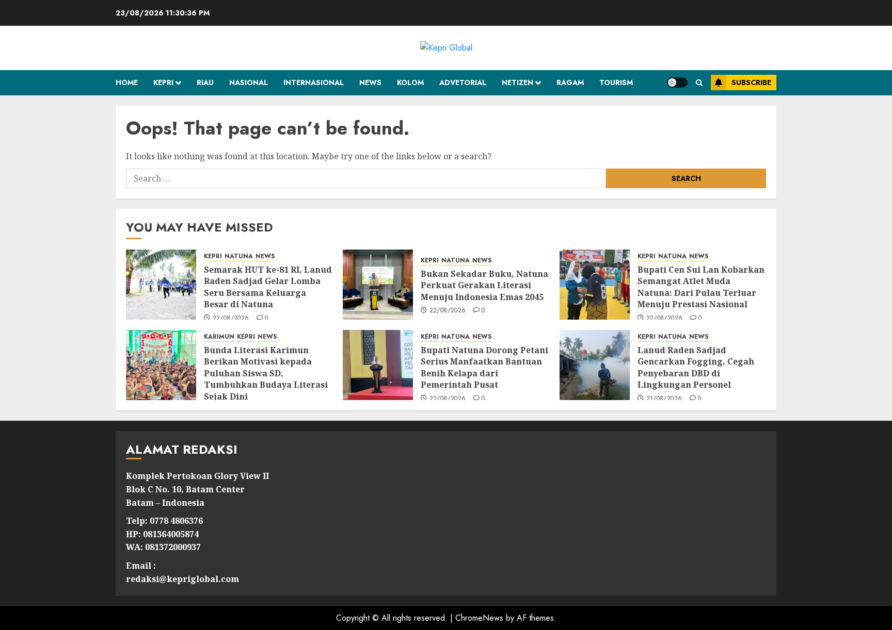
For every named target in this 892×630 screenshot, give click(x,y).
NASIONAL (248, 82)
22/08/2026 (231, 318)
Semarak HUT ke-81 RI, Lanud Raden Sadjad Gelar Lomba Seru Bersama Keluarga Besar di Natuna (268, 287)
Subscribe (751, 82)
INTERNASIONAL (313, 82)
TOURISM (616, 82)
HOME (127, 82)
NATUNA (239, 256)
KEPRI (163, 82)
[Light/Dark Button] (677, 82)
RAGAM (570, 82)
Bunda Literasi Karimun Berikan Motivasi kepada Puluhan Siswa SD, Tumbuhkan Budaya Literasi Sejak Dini (266, 373)
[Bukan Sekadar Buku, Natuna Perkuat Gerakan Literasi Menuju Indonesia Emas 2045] (378, 285)
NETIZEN (517, 82)
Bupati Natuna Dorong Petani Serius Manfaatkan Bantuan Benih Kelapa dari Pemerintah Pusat (484, 367)
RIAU (205, 82)
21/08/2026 (664, 399)
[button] (699, 83)
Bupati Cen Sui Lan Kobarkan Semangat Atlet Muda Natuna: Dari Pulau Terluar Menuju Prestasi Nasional (701, 287)
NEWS (370, 82)
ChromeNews (479, 618)
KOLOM (410, 82)
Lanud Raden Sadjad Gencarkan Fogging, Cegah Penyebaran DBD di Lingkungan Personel (696, 367)
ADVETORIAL (462, 82)
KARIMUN (219, 337)
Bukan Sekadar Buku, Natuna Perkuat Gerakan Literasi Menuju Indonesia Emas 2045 (484, 285)
